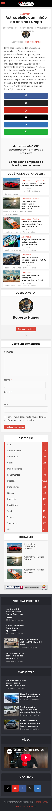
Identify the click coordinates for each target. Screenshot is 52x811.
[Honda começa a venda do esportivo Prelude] (15, 548)
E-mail (8, 392)
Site (6, 404)
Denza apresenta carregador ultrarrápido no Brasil (32, 278)
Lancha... (28, 572)
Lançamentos (38, 180)
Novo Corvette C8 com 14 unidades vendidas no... (15, 656)
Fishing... (28, 559)
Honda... (28, 548)
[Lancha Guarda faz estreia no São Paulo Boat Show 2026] (15, 574)
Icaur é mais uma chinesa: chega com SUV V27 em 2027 (34, 260)
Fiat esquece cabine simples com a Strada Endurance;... (16, 683)
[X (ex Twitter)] (30, 788)
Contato (32, 806)
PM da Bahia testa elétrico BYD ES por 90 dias (31, 642)
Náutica (36, 198)
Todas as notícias (26, 329)
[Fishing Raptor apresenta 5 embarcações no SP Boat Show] (15, 561)
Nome (8, 379)
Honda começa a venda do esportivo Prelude (34, 184)
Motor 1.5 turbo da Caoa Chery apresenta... (15, 628)
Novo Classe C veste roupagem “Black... (30, 695)
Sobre (25, 806)
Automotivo (26, 13)
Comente (8, 351)
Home (18, 806)
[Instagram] (7, 788)
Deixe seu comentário (15, 688)
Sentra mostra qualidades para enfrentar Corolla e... (30, 709)
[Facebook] (22, 788)
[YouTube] (15, 788)
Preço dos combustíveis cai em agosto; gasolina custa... (33, 242)
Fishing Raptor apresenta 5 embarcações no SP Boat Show (32, 205)
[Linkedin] (37, 788)
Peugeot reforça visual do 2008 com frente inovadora (30, 723)
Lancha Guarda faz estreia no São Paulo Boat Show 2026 (32, 224)
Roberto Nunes (26, 28)
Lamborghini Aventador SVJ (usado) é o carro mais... (14, 613)
